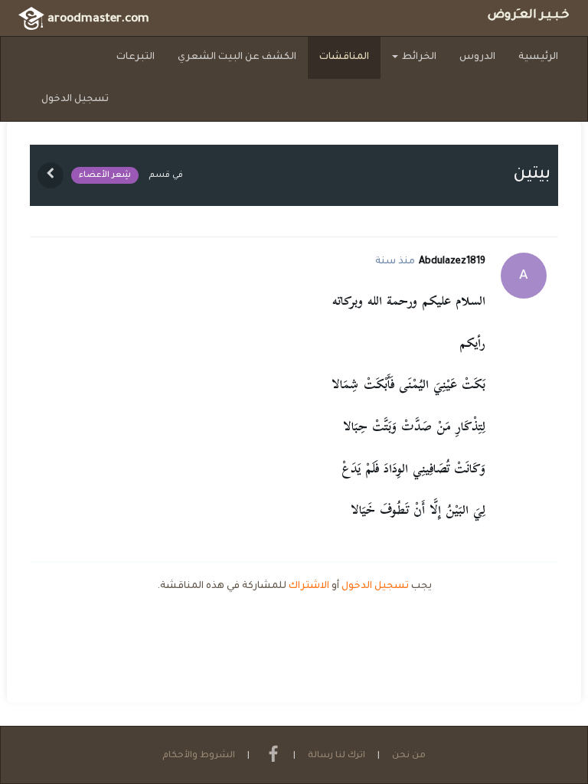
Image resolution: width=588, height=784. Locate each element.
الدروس (477, 57)
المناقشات (344, 57)
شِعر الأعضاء (105, 175)
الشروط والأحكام (198, 756)
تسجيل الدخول (75, 99)
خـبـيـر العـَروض (528, 15)
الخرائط (418, 57)
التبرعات (135, 57)
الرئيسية (538, 57)
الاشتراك (309, 586)
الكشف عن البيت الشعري (237, 57)
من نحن (409, 756)
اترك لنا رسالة (336, 756)
